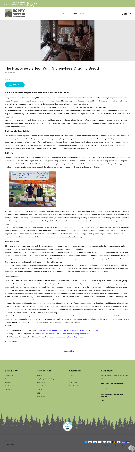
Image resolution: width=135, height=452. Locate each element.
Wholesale (8, 389)
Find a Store (73, 382)
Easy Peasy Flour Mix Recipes (46, 379)
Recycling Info (41, 382)
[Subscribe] (128, 389)
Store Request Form (75, 386)
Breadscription (9, 386)
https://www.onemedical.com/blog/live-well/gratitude (61, 337)
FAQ (70, 379)
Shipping (8, 379)
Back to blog (69, 351)
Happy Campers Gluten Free (114, 445)
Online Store (9, 375)
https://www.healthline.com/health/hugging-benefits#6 (67, 334)
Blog (38, 392)
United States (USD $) (13, 444)
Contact (71, 375)
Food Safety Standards (44, 386)
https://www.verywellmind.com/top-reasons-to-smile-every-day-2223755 (68, 330)
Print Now (16, 85)
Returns (7, 382)
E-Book (39, 389)
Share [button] (9, 79)
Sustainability (41, 396)
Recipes (39, 375)
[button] (121, 13)
